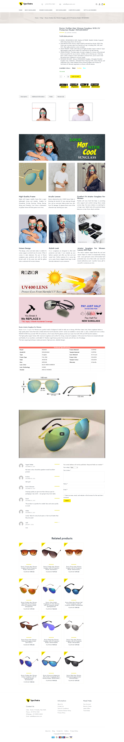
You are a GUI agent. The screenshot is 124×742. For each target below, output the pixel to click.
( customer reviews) (70, 32)
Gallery (66, 731)
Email (65, 489)
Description (24, 96)
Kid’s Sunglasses (61, 10)
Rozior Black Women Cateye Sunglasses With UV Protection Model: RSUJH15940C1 (104, 27)
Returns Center (87, 706)
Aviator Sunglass (27, 329)
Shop (41, 18)
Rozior (51, 251)
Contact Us (61, 706)
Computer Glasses (74, 10)
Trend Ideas (86, 710)
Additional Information (38, 96)
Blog (53, 731)
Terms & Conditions (63, 708)
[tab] (24, 96)
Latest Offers (86, 708)
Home (20, 10)
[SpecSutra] (26, 4)
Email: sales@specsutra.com (34, 716)
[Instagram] (37, 720)
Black (73, 68)
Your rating (67, 467)
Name (65, 484)
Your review (67, 470)
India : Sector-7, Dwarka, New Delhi (36, 710)
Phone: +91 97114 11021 (33, 712)
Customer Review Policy (64, 710)
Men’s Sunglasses (30, 10)
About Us (60, 704)
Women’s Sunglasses (45, 10)
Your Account (87, 704)
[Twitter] (30, 720)
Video (51, 96)
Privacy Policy (61, 713)
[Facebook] (27, 720)
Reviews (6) (61, 96)
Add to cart (75, 76)
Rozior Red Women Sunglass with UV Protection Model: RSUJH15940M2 (102, 27)
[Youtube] (34, 720)
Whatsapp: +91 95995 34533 (34, 714)
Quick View (30, 573)
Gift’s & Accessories (90, 10)
